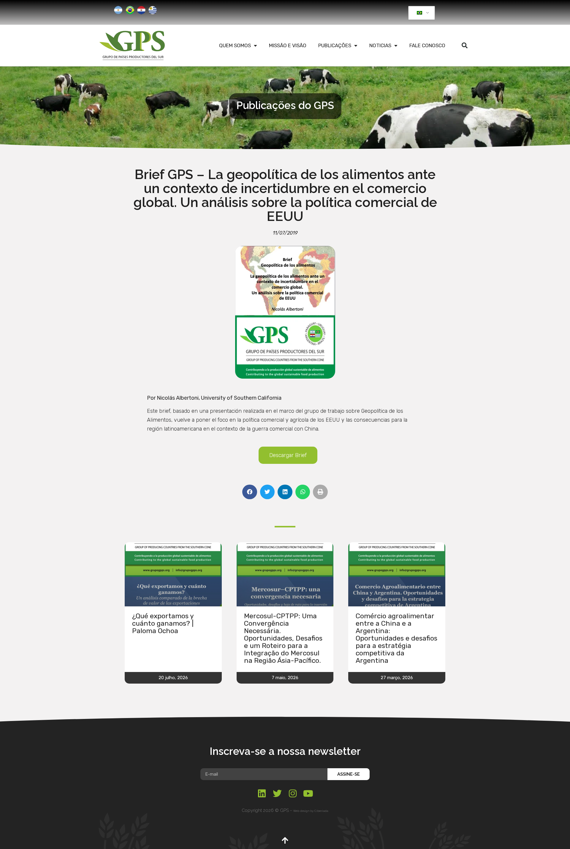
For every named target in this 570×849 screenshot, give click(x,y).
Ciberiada (321, 810)
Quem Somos (235, 45)
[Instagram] (292, 793)
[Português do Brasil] (420, 13)
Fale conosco (427, 45)
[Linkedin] (261, 793)
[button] (465, 45)
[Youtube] (308, 793)
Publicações (334, 45)
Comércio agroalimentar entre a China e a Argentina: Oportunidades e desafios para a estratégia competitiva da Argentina (396, 638)
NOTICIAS (380, 45)
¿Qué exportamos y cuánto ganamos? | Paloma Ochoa (163, 623)
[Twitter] (277, 793)
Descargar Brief (288, 455)
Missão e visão (287, 45)
